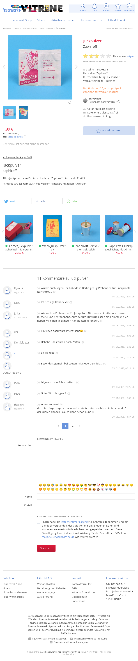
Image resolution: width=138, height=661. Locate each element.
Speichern (46, 548)
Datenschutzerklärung (74, 521)
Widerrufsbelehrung (84, 592)
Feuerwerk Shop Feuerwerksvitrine (62, 651)
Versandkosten (15, 136)
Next (135, 231)
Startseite (7, 28)
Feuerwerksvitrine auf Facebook (49, 638)
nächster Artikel (126, 28)
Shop (16, 28)
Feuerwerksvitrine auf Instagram (70, 642)
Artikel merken (111, 130)
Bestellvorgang (46, 592)
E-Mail (28, 505)
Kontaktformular (81, 584)
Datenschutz (79, 596)
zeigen (130, 56)
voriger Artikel (112, 28)
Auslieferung (45, 596)
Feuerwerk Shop (22, 20)
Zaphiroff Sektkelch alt (90, 246)
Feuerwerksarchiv (91, 20)
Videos (41, 20)
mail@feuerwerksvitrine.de (58, 537)
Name (28, 496)
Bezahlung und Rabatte (51, 588)
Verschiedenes (46, 28)
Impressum (78, 601)
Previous (2, 231)
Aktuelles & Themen (63, 20)
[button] (17, 201)
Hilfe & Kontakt (117, 20)
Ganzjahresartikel (29, 28)
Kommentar (25, 445)
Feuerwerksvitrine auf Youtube (90, 638)
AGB (74, 588)
